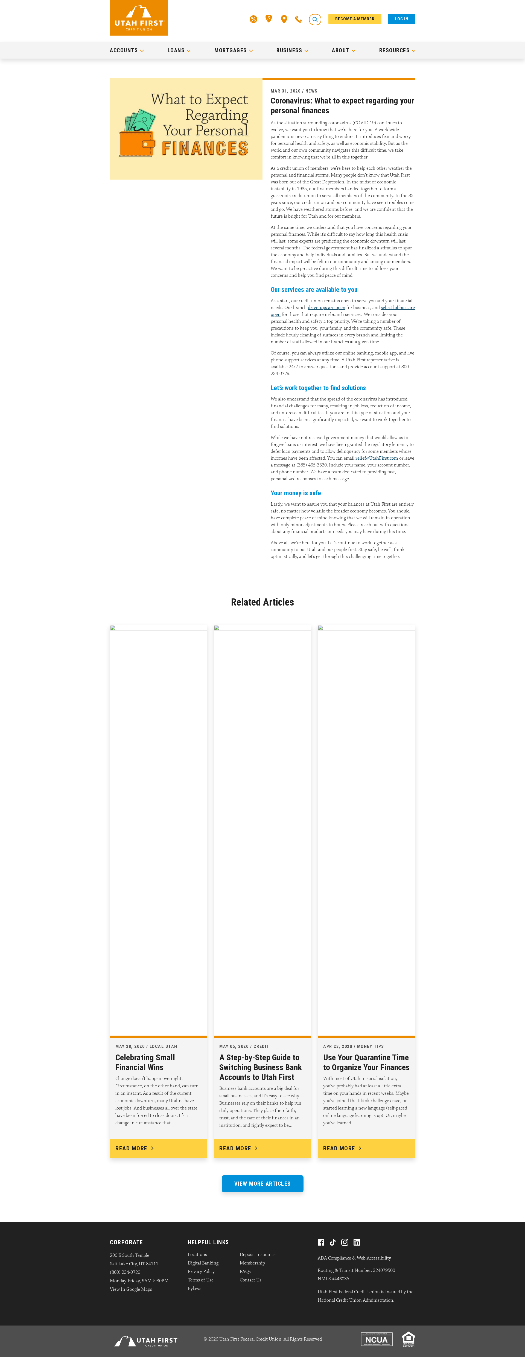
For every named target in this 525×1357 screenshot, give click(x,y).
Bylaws (194, 1289)
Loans (176, 50)
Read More (131, 1148)
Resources (394, 50)
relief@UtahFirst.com (376, 458)
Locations (197, 1255)
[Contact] (298, 18)
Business (289, 50)
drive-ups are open (326, 308)
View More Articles (262, 1183)
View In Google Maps (131, 1289)
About (340, 50)
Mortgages (230, 50)
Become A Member (355, 18)
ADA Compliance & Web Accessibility (354, 1258)
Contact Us (250, 1280)
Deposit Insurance (258, 1255)
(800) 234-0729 (125, 1272)
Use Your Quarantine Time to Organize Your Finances (366, 1062)
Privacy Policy (201, 1272)
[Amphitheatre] (269, 18)
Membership (252, 1263)
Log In (401, 18)
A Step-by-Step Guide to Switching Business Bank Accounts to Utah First (260, 1067)
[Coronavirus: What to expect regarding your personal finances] (186, 128)
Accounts (124, 50)
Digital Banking (203, 1263)
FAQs (245, 1272)
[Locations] (284, 18)
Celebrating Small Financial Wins (145, 1062)
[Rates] (253, 18)
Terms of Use (201, 1280)
